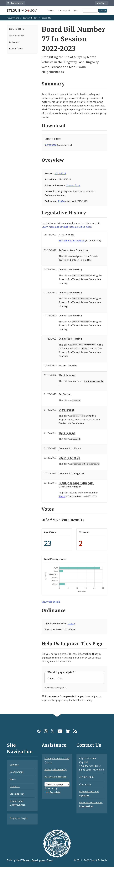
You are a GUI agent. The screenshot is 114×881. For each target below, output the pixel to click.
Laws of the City (30, 18)
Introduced (50, 144)
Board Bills (46, 18)
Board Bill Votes (16, 48)
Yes (52, 678)
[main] (57, 364)
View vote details (51, 601)
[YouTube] (60, 731)
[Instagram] (45, 731)
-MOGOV (22, 10)
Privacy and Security (55, 769)
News (76, 10)
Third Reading (67, 375)
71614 (61, 201)
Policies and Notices (55, 776)
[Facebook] (39, 731)
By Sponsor (14, 42)
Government (64, 10)
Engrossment (66, 409)
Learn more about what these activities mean (67, 226)
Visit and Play (17, 793)
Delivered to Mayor (70, 448)
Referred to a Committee (74, 250)
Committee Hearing (70, 269)
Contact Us (85, 784)
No (61, 678)
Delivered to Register (71, 473)
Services (51, 10)
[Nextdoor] (68, 731)
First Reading (66, 234)
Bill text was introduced (72, 240)
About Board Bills (16, 35)
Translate (55, 792)
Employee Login (18, 818)
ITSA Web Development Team (36, 860)
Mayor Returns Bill (69, 457)
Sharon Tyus (73, 185)
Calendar (15, 786)
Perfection (65, 394)
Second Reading (68, 365)
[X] (52, 731)
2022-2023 (60, 173)
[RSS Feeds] (75, 731)
